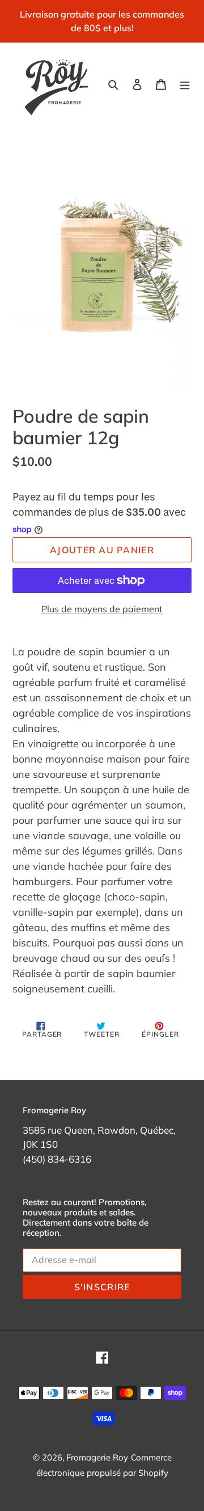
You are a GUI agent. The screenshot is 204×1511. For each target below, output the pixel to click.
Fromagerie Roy (97, 1457)
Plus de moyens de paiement (102, 608)
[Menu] (185, 83)
